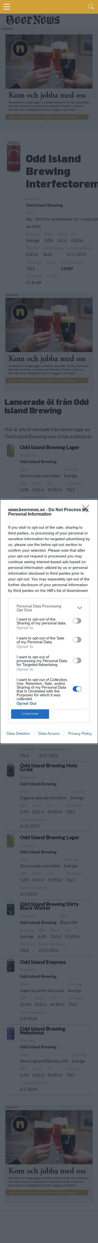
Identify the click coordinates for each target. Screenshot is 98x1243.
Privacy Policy (80, 733)
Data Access (49, 733)
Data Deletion (18, 733)
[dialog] (49, 621)
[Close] (87, 510)
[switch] (77, 621)
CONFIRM (30, 713)
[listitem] (49, 608)
